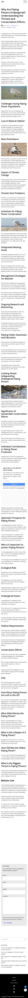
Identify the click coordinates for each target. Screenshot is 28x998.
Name (5, 875)
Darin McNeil (6, 25)
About (14, 977)
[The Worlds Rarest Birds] (2, 1)
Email (4, 882)
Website (5, 889)
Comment (6, 896)
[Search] (25, 939)
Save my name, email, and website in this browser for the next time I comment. (13, 918)
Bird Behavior (14, 25)
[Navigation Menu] (25, 1)
